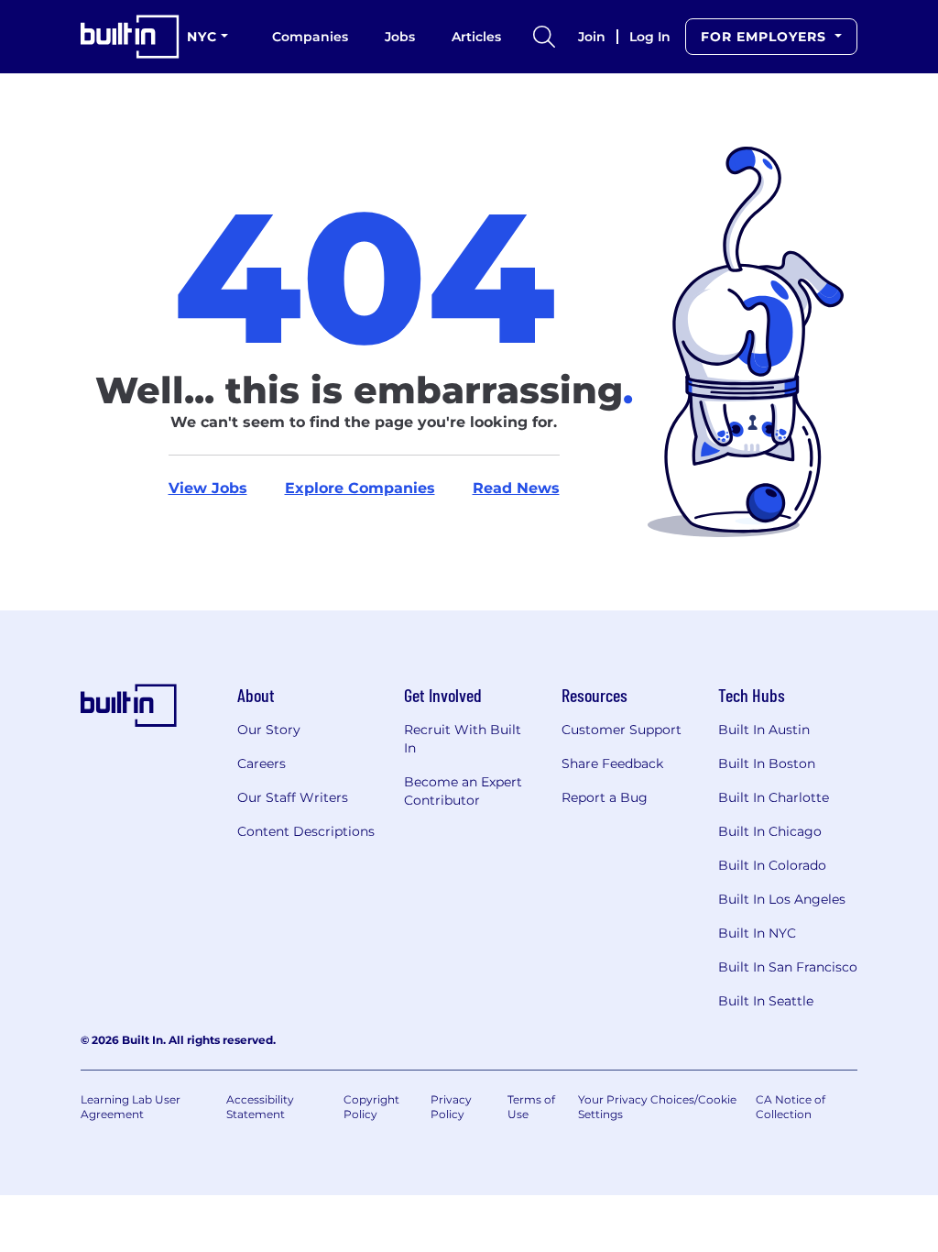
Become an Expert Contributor (463, 791)
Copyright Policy (371, 1107)
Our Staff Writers (292, 797)
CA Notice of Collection (790, 1107)
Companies (310, 36)
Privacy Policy (451, 1107)
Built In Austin (764, 729)
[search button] (544, 37)
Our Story (268, 729)
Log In (650, 36)
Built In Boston (766, 763)
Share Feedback (612, 763)
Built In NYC (757, 933)
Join (591, 36)
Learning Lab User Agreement (130, 1107)
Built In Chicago (770, 831)
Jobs (400, 36)
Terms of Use (531, 1107)
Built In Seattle (765, 1001)
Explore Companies (360, 488)
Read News (516, 488)
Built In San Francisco (787, 967)
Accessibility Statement (260, 1107)
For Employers (766, 36)
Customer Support (622, 729)
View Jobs (208, 488)
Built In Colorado (772, 865)
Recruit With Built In (462, 738)
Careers (261, 763)
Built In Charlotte (773, 797)
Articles (476, 36)
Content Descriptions (306, 831)
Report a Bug (605, 797)
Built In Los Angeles (781, 899)
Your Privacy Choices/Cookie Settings (657, 1107)
